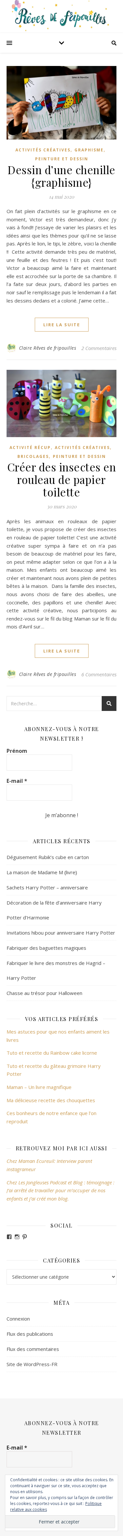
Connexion (18, 1318)
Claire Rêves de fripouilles (47, 348)
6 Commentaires (98, 674)
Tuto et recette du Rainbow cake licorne (52, 1052)
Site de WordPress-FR (32, 1364)
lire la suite (61, 325)
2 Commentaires (98, 348)
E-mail (17, 780)
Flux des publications (30, 1333)
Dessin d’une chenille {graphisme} (61, 175)
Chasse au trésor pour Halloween (44, 993)
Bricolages (33, 456)
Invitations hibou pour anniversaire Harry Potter (61, 932)
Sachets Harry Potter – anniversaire (47, 887)
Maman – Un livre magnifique (39, 1087)
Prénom (17, 750)
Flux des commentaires (33, 1349)
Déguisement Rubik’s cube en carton (48, 857)
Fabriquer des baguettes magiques (46, 947)
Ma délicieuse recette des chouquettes (51, 1100)
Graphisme (89, 150)
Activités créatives (43, 150)
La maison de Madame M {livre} (42, 872)
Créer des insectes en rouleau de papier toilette (61, 479)
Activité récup (30, 447)
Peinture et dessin (61, 159)
